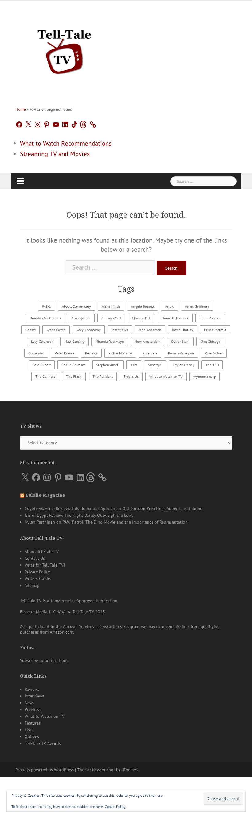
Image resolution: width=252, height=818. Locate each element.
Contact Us (35, 558)
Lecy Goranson (42, 341)
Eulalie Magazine (45, 495)
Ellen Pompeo (210, 318)
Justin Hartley (182, 329)
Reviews (91, 353)
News (29, 702)
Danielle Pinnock (175, 318)
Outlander (36, 353)
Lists (29, 730)
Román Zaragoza (181, 353)
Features (33, 723)
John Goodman (150, 329)
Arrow (169, 306)
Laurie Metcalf (215, 329)
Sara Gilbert (42, 364)
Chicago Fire (81, 318)
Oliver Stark (180, 341)
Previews (33, 709)
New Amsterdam (147, 341)
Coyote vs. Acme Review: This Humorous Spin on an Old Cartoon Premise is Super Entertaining (114, 508)
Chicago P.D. (141, 318)
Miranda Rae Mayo (109, 341)
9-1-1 (46, 306)
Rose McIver (214, 353)
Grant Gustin (56, 329)
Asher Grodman (197, 306)
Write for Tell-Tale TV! (45, 565)
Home (20, 109)
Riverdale (150, 353)
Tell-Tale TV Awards (43, 743)
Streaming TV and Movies (55, 154)
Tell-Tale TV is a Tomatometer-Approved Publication (68, 600)
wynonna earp (204, 376)
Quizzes (32, 736)
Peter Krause (64, 353)
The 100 (212, 364)
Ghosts (30, 329)
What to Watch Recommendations (66, 143)
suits (133, 364)
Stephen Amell (108, 364)
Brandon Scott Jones (45, 318)
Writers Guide (37, 578)
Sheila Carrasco (73, 364)
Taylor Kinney (184, 364)
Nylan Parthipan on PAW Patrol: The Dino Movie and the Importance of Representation (106, 522)
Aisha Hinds (111, 306)
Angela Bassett (142, 306)
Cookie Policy (115, 806)
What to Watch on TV (166, 376)
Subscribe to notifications (44, 660)
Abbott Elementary (76, 306)
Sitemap (32, 585)
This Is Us (131, 376)
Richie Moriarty (120, 353)
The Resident (103, 376)
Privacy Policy (37, 572)
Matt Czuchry (74, 341)
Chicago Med (111, 318)
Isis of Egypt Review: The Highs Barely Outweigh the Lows (79, 515)
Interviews (120, 329)
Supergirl (155, 364)
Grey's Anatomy (89, 329)
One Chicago (210, 341)
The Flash (74, 376)
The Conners (45, 376)
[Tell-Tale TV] (64, 49)
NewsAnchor (103, 770)
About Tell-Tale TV (42, 551)
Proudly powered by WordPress (44, 770)
